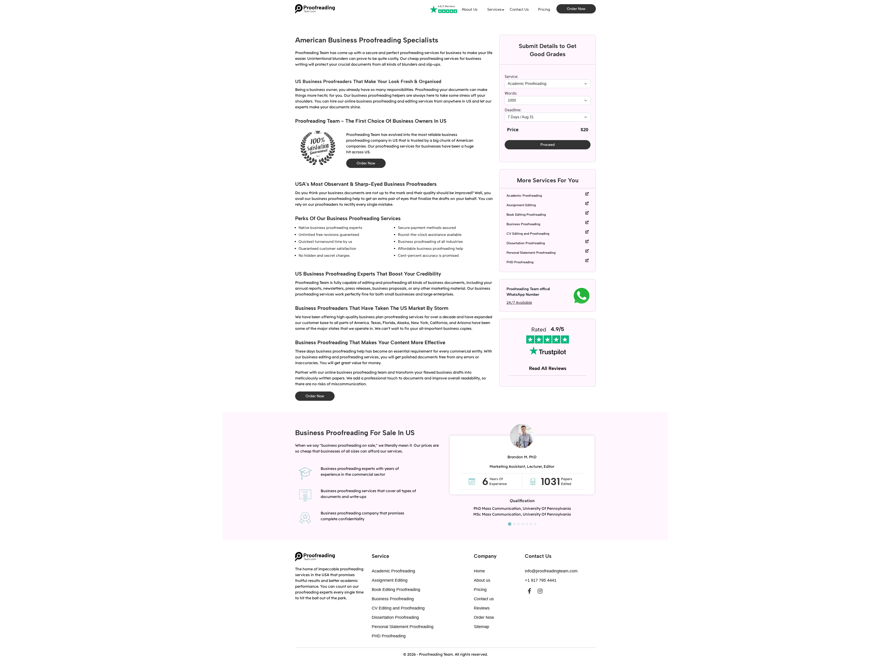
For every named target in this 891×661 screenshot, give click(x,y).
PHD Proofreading (520, 262)
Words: (511, 93)
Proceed (547, 144)
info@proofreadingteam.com (551, 571)
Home (479, 571)
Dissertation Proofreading (526, 243)
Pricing (544, 9)
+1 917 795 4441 (540, 580)
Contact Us (519, 9)
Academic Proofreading (524, 196)
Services (494, 9)
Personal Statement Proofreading (531, 253)
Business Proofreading (523, 224)
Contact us (484, 599)
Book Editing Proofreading (526, 215)
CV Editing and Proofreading (528, 234)
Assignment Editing (521, 205)
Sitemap (481, 626)
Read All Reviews (547, 368)
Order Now (576, 8)
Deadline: (513, 109)
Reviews (482, 608)
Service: (511, 76)
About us (470, 9)
